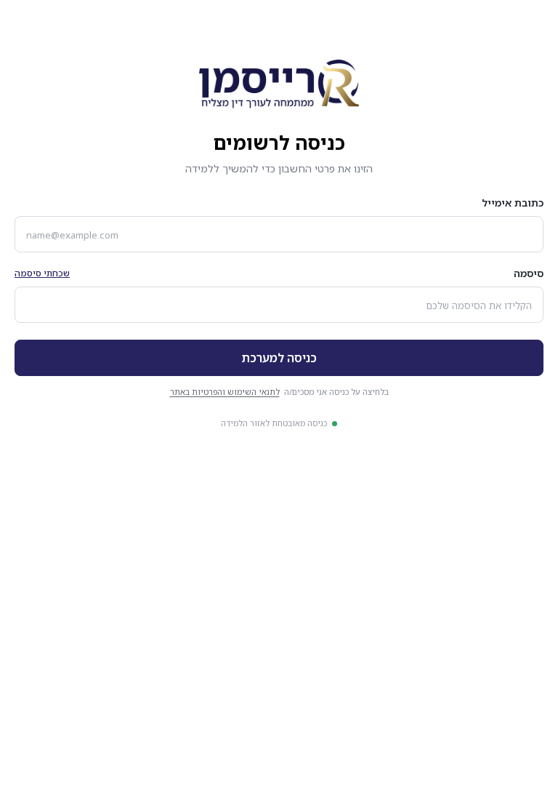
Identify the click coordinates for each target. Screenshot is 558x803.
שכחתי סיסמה (42, 273)
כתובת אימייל (512, 202)
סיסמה (528, 273)
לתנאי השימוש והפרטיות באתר (225, 391)
